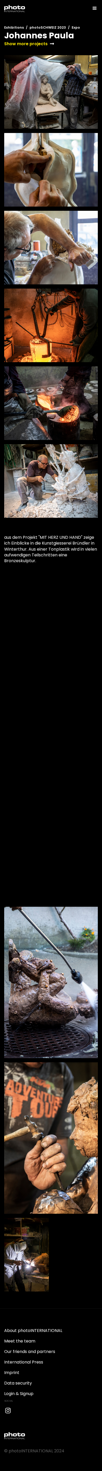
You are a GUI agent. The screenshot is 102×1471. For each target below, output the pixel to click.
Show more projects (26, 44)
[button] (92, 8)
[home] (14, 8)
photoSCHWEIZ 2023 (48, 27)
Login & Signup (18, 1394)
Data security (18, 1383)
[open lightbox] (51, 92)
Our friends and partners (29, 1352)
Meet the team (19, 1341)
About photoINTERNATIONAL (33, 1331)
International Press (23, 1362)
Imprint (11, 1373)
